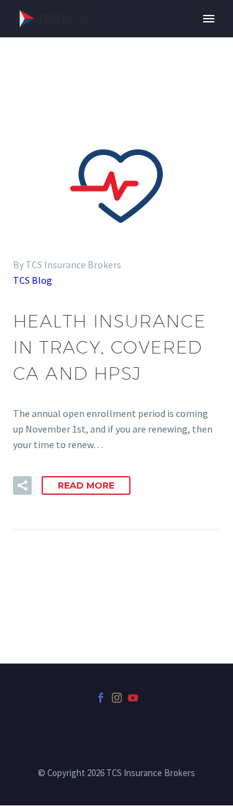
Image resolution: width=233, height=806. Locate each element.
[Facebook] (101, 698)
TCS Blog (32, 280)
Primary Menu (209, 18)
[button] (22, 485)
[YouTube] (133, 698)
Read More (86, 485)
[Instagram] (117, 698)
